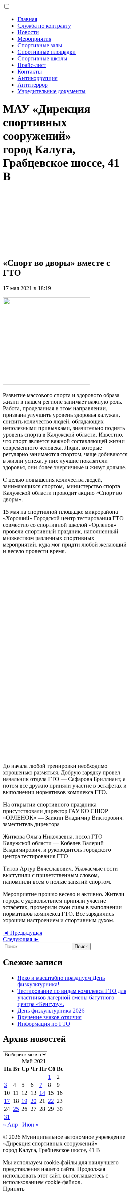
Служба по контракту (44, 26)
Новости (28, 32)
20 (33, 1101)
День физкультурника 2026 (50, 1010)
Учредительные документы (51, 91)
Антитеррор (32, 85)
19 (24, 1101)
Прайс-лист (31, 65)
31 (7, 1117)
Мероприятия (34, 39)
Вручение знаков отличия (49, 1017)
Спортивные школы (42, 58)
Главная (27, 19)
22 (51, 1101)
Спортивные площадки (46, 52)
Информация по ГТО (43, 1024)
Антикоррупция (37, 78)
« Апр (10, 1124)
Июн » (30, 1124)
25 (16, 1109)
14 (42, 1093)
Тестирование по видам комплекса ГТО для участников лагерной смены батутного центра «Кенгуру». (71, 997)
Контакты (29, 71)
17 (7, 1101)
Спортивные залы (39, 45)
